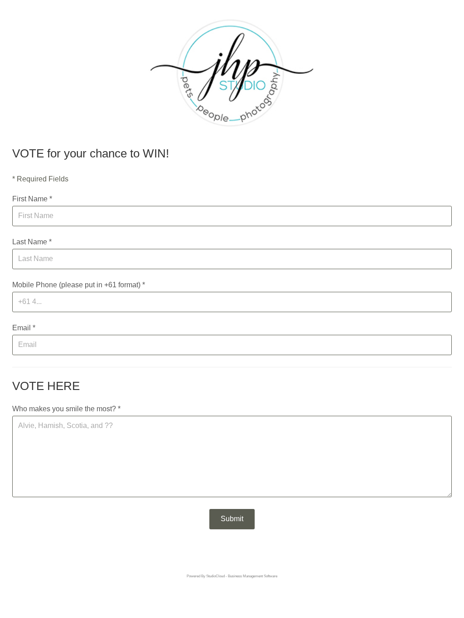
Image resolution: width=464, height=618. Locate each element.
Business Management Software (252, 576)
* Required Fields (40, 179)
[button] (232, 519)
